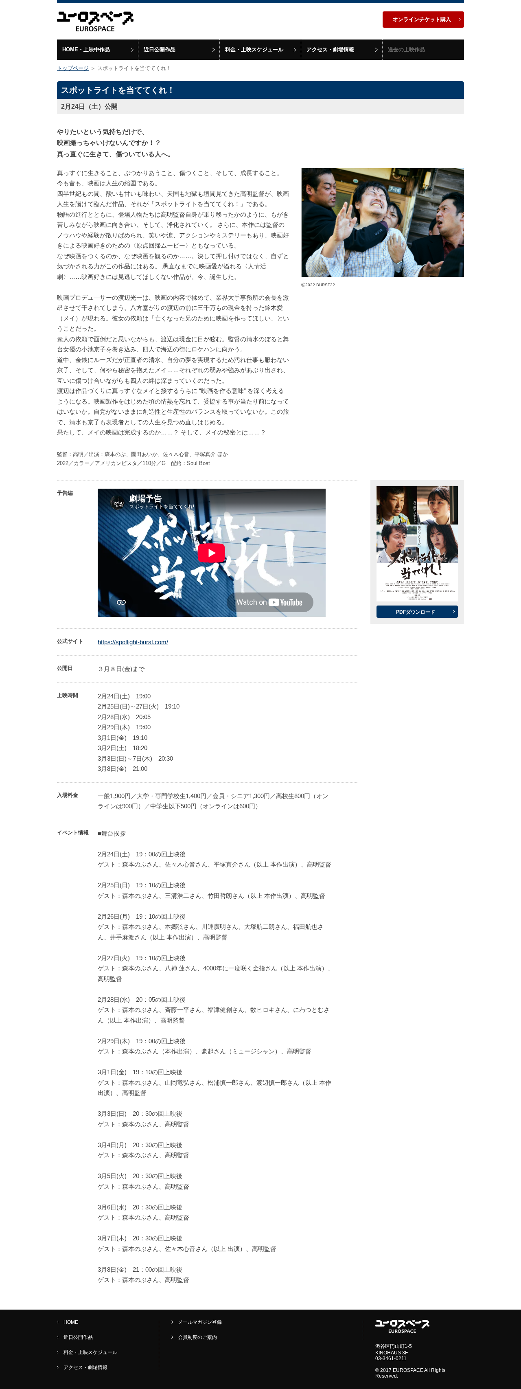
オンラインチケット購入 (422, 19)
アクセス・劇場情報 (330, 49)
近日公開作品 (159, 49)
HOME (70, 1322)
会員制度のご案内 (197, 1337)
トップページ (73, 68)
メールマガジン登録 (200, 1322)
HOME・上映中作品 (86, 49)
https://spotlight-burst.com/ (133, 642)
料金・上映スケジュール (254, 49)
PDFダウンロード (415, 612)
